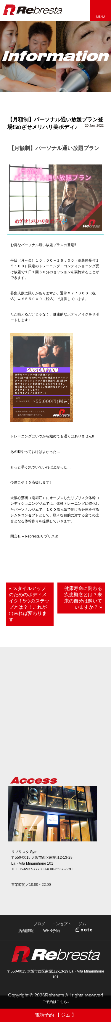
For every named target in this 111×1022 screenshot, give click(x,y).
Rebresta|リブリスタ (32, 9)
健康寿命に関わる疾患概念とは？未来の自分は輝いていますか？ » (83, 598)
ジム (82, 924)
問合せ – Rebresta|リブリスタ (34, 536)
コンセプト (61, 924)
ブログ (39, 924)
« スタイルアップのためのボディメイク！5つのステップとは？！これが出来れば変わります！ (29, 604)
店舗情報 (26, 930)
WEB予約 (51, 930)
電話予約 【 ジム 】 (55, 1015)
